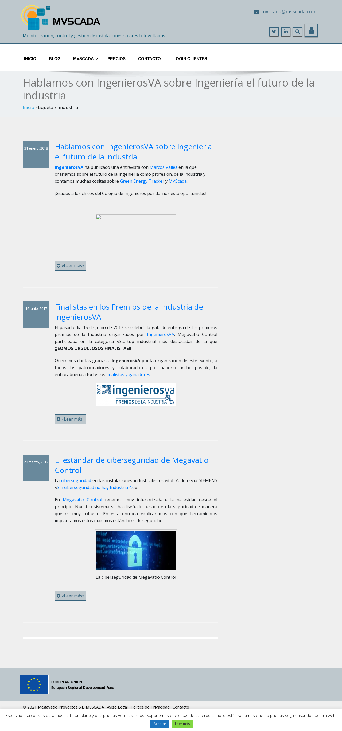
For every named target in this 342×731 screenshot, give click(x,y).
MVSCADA (95, 707)
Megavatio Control (82, 500)
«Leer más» (73, 266)
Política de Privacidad (150, 707)
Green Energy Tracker (142, 181)
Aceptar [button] (160, 723)
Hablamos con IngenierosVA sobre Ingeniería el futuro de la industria (133, 151)
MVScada (83, 58)
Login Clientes (190, 58)
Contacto (149, 58)
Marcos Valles (163, 167)
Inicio (30, 58)
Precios (116, 58)
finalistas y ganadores (127, 374)
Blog (55, 58)
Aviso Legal (117, 707)
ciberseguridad (76, 480)
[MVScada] (61, 15)
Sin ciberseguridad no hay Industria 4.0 (96, 487)
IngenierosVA (160, 334)
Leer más (182, 723)
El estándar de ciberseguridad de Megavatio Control (132, 465)
